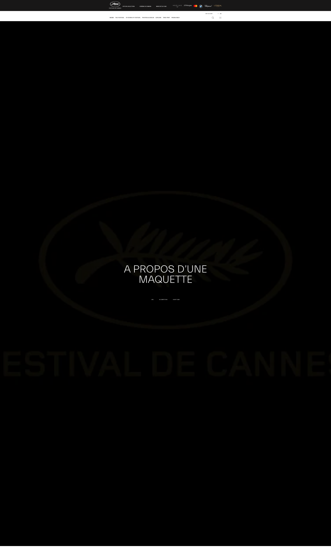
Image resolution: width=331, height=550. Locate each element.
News (112, 17)
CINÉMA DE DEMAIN (145, 6)
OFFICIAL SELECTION (129, 6)
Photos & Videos (148, 17)
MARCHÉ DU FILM (161, 6)
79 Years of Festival (133, 17)
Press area (175, 17)
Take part (166, 17)
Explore (158, 17)
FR (218, 13)
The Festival (119, 17)
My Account (209, 13)
